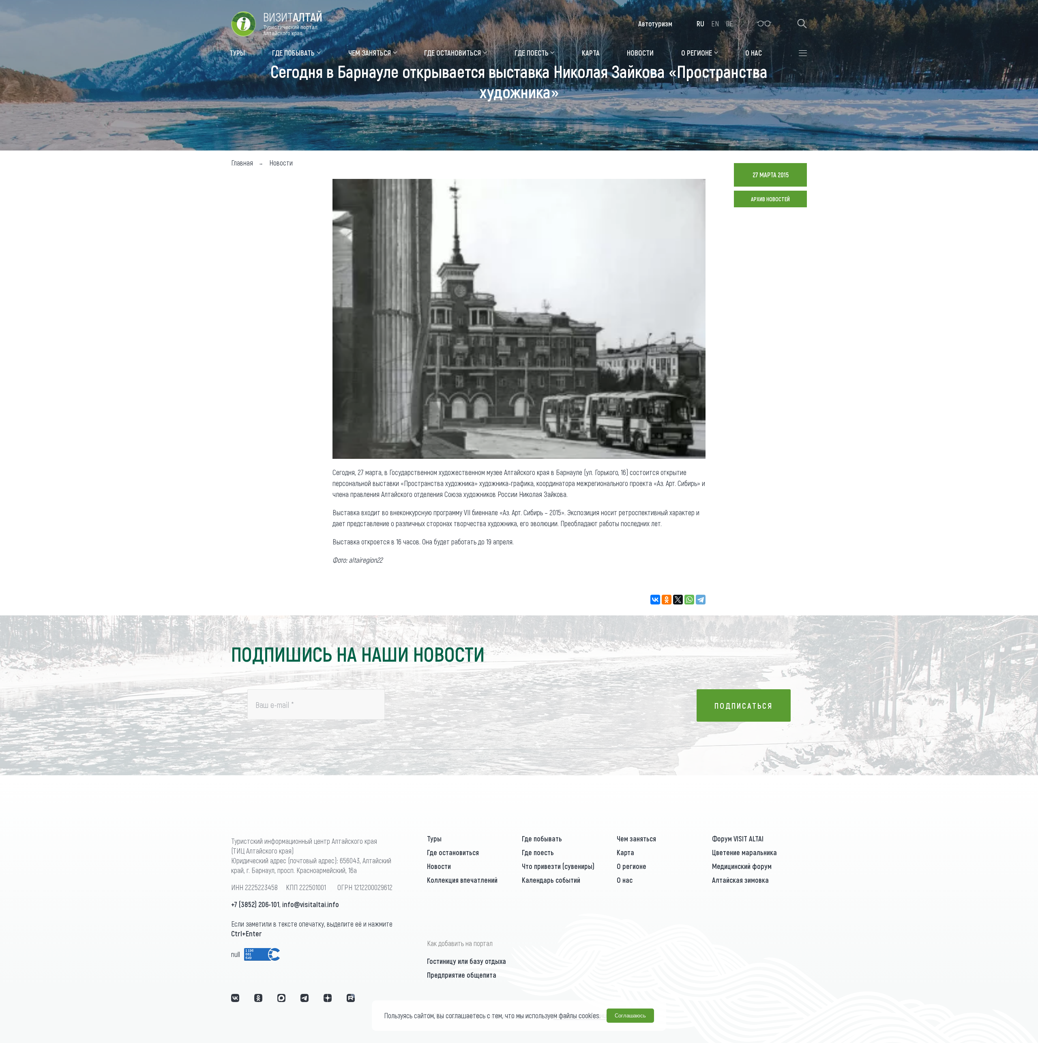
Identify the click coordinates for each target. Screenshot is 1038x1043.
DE (729, 23)
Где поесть (538, 852)
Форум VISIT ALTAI (737, 838)
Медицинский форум (742, 866)
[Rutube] (351, 998)
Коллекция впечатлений (462, 879)
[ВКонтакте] (655, 599)
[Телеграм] (304, 998)
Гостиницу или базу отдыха (466, 961)
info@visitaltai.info (310, 904)
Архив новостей (770, 199)
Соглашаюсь (630, 1016)
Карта (625, 852)
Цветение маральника (744, 852)
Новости (439, 866)
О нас (625, 879)
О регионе (631, 866)
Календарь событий (551, 879)
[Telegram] (701, 599)
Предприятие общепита (461, 974)
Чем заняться (636, 838)
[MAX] (281, 998)
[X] (678, 599)
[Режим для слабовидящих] (764, 23)
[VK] (235, 998)
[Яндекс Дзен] (328, 998)
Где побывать (542, 838)
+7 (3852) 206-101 (255, 904)
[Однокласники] (258, 998)
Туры (434, 838)
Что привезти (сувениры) (558, 866)
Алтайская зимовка (740, 879)
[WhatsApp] (689, 599)
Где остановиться (453, 852)
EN (715, 23)
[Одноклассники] (666, 599)
